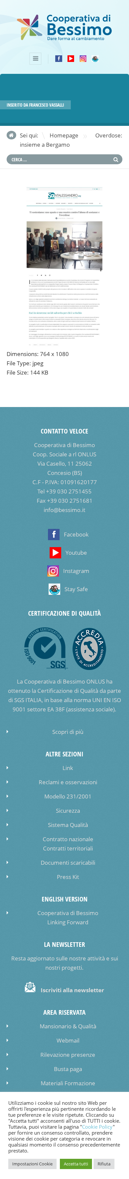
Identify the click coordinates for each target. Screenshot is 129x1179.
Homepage (64, 135)
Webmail (68, 1040)
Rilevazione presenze (67, 1054)
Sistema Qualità (68, 825)
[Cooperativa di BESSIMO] (64, 39)
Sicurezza (68, 810)
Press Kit (68, 877)
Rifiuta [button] (104, 1164)
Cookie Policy (97, 1127)
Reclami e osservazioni (68, 782)
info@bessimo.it (64, 510)
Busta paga (68, 1069)
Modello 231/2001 (68, 796)
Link (68, 768)
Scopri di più (67, 732)
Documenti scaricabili (68, 862)
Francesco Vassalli (46, 105)
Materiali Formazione (68, 1083)
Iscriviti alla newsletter (72, 990)
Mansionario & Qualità (68, 1026)
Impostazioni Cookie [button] (32, 1164)
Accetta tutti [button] (76, 1164)
